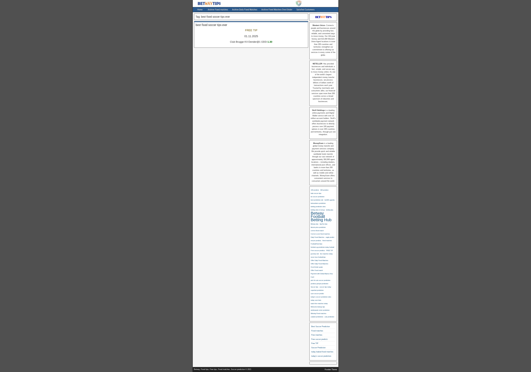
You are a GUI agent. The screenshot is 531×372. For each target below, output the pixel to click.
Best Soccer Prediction (320, 326)
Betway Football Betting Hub (321, 216)
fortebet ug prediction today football (322, 247)
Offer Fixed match (317, 270)
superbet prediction (317, 290)
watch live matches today (319, 303)
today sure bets (316, 300)
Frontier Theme (331, 369)
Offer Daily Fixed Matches (319, 260)
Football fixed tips (316, 244)
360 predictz (324, 190)
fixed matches (327, 240)
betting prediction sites (318, 206)
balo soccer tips (316, 193)
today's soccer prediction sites (321, 297)
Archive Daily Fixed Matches (244, 9)
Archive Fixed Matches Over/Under (276, 9)
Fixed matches (317, 331)
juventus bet (315, 254)
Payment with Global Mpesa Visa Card (322, 275)
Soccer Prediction (318, 348)
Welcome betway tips (318, 307)
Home (200, 9)
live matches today (326, 254)
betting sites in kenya (318, 210)
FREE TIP (329, 250)
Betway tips (314, 224)
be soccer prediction (317, 196)
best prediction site (317, 200)
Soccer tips (314, 287)
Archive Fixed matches (218, 9)
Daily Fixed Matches (317, 237)
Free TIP (314, 343)
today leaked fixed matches (322, 352)
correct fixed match (317, 230)
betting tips (329, 210)
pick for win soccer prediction (320, 280)
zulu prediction (329, 317)
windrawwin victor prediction (320, 310)
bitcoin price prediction (318, 227)
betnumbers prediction (318, 203)
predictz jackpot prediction (319, 283)
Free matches (316, 335)
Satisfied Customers (305, 9)
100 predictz (315, 190)
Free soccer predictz (318, 250)
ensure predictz (316, 240)
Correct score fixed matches (320, 234)
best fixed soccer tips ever (211, 25)
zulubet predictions (317, 317)
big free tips (323, 224)
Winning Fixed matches (318, 313)
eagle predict (330, 237)
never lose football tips (318, 257)
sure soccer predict (317, 293)
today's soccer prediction (321, 356)
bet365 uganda (330, 200)
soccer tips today (325, 287)
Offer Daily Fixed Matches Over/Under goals (319, 265)
